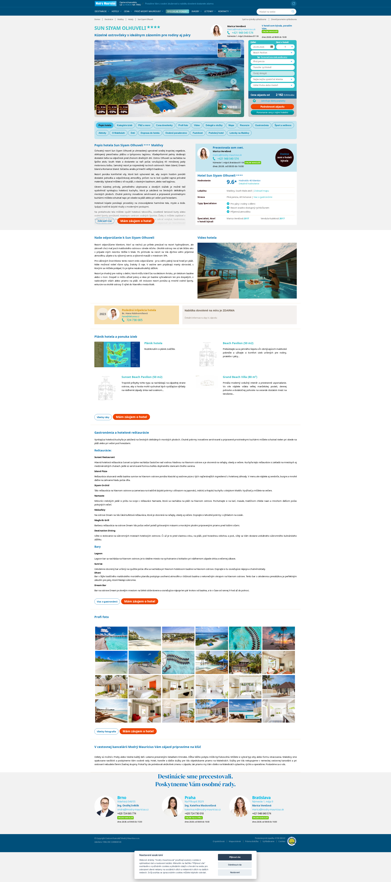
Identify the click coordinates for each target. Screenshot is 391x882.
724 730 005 (134, 320)
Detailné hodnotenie (249, 183)
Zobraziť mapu (261, 190)
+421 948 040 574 (242, 32)
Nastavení (235, 872)
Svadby (195, 11)
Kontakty (223, 11)
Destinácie (101, 11)
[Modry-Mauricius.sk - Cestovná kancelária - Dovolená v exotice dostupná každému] (106, 3)
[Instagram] (293, 3)
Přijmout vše (235, 857)
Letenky (208, 11)
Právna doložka (251, 841)
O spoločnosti (219, 841)
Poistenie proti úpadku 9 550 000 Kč (270, 838)
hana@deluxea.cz (130, 316)
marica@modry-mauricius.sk (241, 29)
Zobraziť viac (105, 220)
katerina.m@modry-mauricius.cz (203, 809)
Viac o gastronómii (263, 196)
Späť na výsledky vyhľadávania (254, 19)
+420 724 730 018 (194, 813)
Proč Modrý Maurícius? (147, 11)
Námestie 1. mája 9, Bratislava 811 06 (242, 36)
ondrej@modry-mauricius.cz (133, 809)
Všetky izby (103, 417)
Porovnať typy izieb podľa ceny (274, 57)
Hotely (115, 11)
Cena (127, 11)
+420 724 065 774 (126, 813)
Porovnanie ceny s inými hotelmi (272, 112)
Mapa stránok (235, 841)
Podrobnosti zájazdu (272, 106)
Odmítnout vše (234, 864)
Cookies (281, 841)
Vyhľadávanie (268, 841)
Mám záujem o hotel (135, 221)
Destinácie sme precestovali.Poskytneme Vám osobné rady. (195, 780)
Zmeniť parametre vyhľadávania (284, 19)
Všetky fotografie (106, 731)
